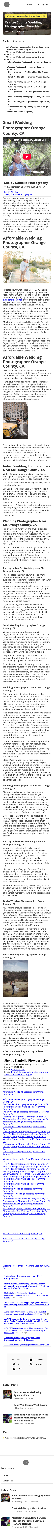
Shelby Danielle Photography (20, 49)
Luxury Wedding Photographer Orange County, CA (27, 1173)
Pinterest (39, 1364)
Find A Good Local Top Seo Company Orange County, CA (24, 1239)
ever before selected (12, 299)
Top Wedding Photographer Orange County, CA (25, 1104)
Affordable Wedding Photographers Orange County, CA (23, 1093)
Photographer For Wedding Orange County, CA (25, 1211)
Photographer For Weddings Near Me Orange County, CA (24, 1180)
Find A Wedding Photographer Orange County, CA (26, 1131)
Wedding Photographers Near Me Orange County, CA (27, 1140)
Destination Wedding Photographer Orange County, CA (24, 1152)
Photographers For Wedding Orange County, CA (25, 1119)
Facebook (39, 1359)
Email (20, 1368)
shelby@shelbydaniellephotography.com (29, 1072)
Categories (43, 4)
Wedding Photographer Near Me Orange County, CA (26, 1160)
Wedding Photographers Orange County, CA (24, 1171)
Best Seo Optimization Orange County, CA (22, 1233)
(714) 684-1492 (11, 191)
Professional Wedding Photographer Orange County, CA (24, 1195)
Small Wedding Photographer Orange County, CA (27, 47)
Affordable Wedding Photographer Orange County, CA (23, 1123)
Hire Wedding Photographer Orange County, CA (25, 1164)
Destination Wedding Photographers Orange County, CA (24, 1127)
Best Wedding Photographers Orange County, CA (26, 1208)
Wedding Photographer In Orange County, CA (24, 1116)
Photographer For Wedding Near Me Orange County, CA (24, 1185)
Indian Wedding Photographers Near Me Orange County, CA (26, 1113)
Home (29, 4)
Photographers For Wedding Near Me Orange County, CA (24, 1108)
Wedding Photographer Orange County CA (26, 16)
